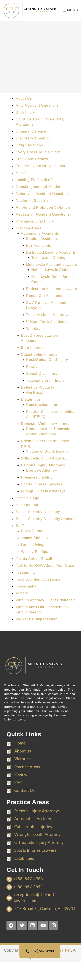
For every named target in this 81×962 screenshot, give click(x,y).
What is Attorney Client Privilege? (45, 600)
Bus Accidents (38, 245)
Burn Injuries (32, 347)
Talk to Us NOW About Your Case (45, 565)
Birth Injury (25, 112)
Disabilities (31, 399)
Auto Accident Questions (37, 105)
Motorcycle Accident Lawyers (51, 264)
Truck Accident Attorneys (47, 315)
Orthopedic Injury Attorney (44, 458)
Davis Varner (32, 531)
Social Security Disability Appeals (45, 519)
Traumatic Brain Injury (45, 380)
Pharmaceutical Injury (35, 221)
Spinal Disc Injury (41, 373)
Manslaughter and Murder (38, 187)
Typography (26, 586)
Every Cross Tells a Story (38, 152)
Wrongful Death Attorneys (43, 491)
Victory (22, 593)
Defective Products (37, 387)
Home (21, 173)
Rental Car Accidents (44, 296)
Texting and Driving (48, 257)
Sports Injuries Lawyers (41, 484)
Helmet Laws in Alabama (53, 270)
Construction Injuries (44, 405)
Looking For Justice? (34, 180)
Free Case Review (32, 159)
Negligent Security (32, 200)
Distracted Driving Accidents (51, 252)
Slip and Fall (27, 505)
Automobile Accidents (40, 233)
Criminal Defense (31, 131)
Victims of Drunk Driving (47, 451)
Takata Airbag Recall (34, 558)
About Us (24, 98)
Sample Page (27, 498)
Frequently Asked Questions (40, 166)
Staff (20, 526)
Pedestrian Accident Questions (43, 214)
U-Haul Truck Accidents (46, 321)
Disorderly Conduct (33, 138)
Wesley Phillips (34, 552)
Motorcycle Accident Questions (43, 193)
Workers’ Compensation (36, 619)
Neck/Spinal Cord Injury (47, 360)
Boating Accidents (42, 238)
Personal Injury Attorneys (43, 465)
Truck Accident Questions (38, 579)
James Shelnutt (34, 538)
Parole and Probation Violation (43, 207)
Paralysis (34, 366)
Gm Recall (35, 392)
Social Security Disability (38, 512)
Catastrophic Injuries (39, 354)
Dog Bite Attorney (41, 470)
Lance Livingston (36, 545)
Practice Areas (28, 228)
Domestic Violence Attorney (45, 424)
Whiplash (34, 328)
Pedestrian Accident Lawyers (51, 289)
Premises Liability (36, 477)
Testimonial (26, 572)
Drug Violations (29, 145)
